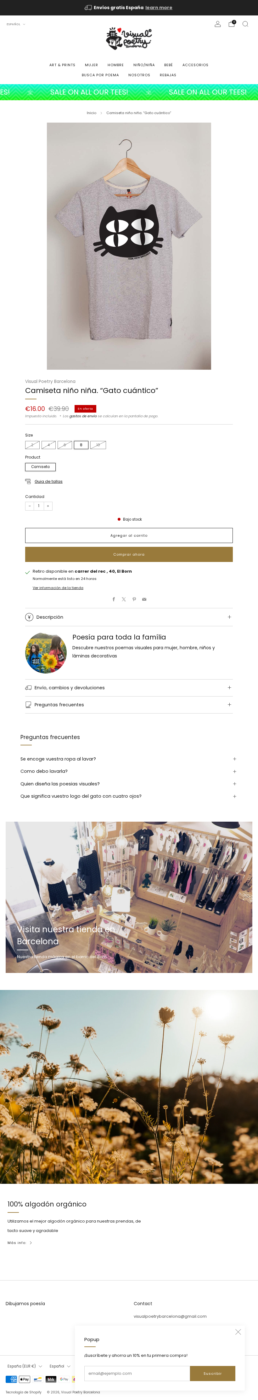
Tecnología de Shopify (24, 1392)
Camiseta (40, 466)
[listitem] (129, 7)
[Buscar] (245, 24)
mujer (91, 64)
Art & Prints (62, 64)
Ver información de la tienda (58, 587)
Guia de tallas (49, 481)
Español (14, 24)
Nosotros (139, 75)
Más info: (17, 1242)
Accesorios (195, 64)
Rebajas (168, 75)
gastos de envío (83, 416)
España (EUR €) (22, 1366)
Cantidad (34, 496)
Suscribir (213, 1373)
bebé (168, 64)
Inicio (91, 112)
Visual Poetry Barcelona (50, 382)
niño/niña (144, 64)
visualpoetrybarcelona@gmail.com (170, 1316)
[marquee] (129, 92)
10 (98, 445)
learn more (158, 7)
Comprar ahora (129, 554)
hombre (116, 64)
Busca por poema (100, 75)
